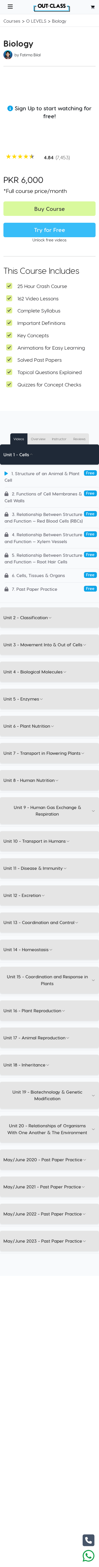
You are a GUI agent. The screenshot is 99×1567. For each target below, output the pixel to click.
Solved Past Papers (39, 360)
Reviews (79, 439)
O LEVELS (36, 20)
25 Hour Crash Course (42, 286)
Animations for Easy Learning (51, 348)
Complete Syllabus (38, 311)
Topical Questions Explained (49, 372)
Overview (38, 439)
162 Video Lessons (38, 298)
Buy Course (49, 208)
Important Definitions (41, 323)
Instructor (59, 439)
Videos (18, 439)
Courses (11, 20)
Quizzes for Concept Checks (49, 384)
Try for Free (49, 229)
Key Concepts (33, 335)
